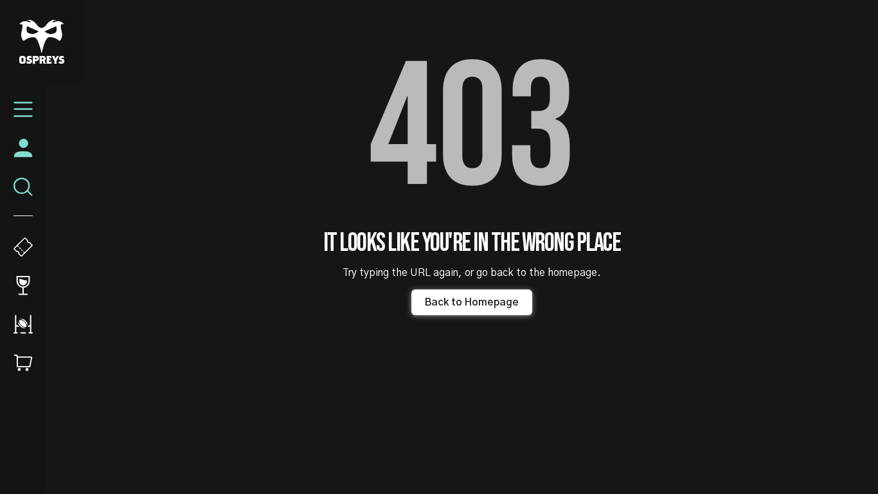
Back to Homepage (472, 302)
